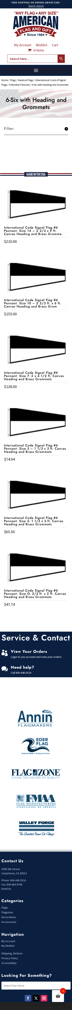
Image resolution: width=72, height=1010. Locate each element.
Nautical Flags (25, 80)
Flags (13, 80)
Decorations (8, 917)
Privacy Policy (9, 958)
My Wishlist (8, 946)
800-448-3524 (23, 672)
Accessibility (9, 963)
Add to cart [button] (36, 249)
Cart (55, 45)
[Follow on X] (36, 998)
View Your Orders (29, 651)
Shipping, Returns (12, 953)
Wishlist (41, 45)
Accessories (8, 922)
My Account (22, 45)
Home (4, 80)
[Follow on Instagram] (44, 998)
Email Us (6, 888)
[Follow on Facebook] (28, 998)
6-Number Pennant (19, 84)
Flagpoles (7, 912)
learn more (36, 6)
